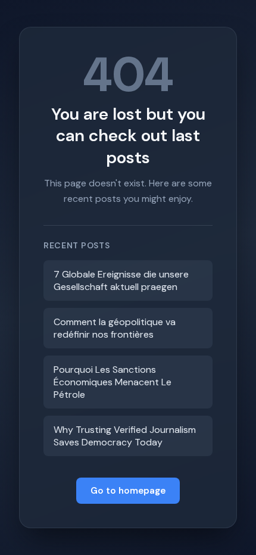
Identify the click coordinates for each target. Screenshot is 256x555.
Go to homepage (128, 491)
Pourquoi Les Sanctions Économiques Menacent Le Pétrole (112, 382)
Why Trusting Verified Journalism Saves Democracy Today (125, 435)
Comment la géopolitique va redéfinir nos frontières (115, 328)
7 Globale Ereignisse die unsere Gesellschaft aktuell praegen (121, 280)
